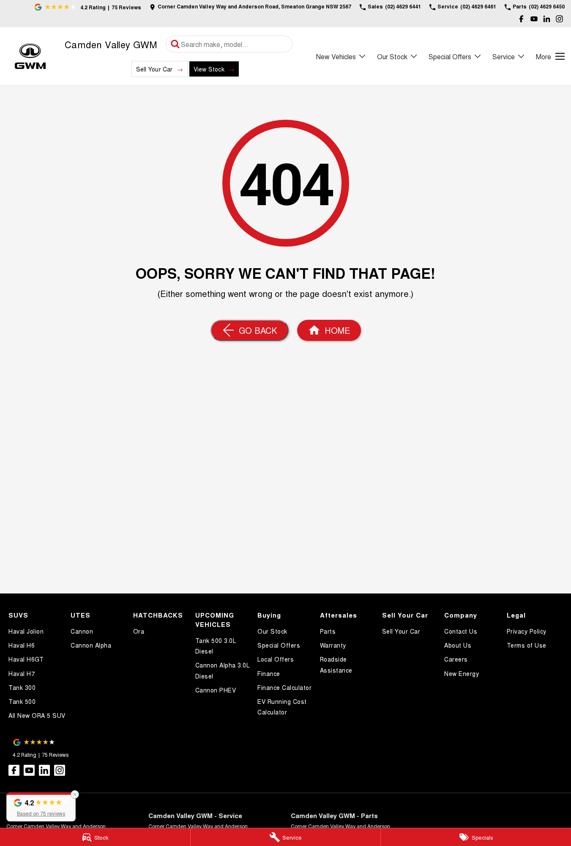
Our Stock (392, 56)
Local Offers (275, 659)
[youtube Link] (534, 19)
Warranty (333, 645)
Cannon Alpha (91, 645)
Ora (139, 631)
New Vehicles (336, 56)
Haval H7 (21, 673)
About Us (457, 645)
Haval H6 (21, 645)
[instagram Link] (559, 19)
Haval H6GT (26, 659)
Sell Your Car (154, 69)
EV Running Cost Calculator (282, 706)
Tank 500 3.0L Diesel (215, 645)
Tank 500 (22, 701)
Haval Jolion (26, 631)
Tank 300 (22, 687)
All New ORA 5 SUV (37, 715)
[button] (41, 806)
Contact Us (460, 631)
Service (503, 56)
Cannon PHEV (215, 690)
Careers (456, 659)
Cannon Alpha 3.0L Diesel (222, 670)
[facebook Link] (521, 19)
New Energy (461, 673)
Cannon (82, 631)
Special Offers (450, 56)
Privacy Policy (526, 631)
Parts (328, 631)
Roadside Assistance (336, 664)
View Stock (209, 69)
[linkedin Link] (546, 19)
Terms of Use (526, 645)
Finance (268, 673)
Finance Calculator (284, 687)
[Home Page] (30, 56)
